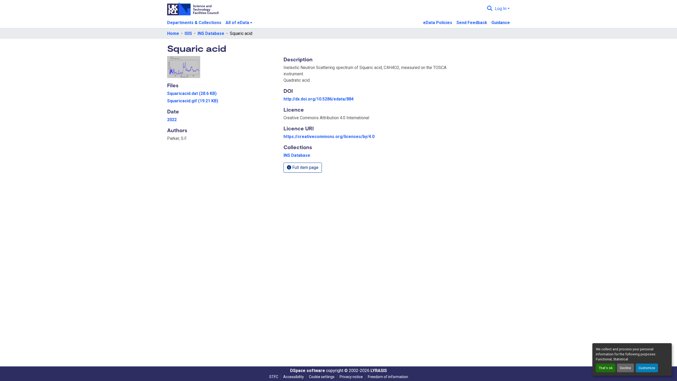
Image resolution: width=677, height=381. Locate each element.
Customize (647, 368)
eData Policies (437, 22)
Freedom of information (388, 377)
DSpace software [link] (307, 370)
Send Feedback (471, 22)
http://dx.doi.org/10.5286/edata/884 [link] (318, 99)
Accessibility (293, 377)
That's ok (605, 368)
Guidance (500, 22)
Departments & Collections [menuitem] (194, 22)
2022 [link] (172, 119)
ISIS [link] (188, 33)
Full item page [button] (304, 167)
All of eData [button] (237, 22)
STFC (273, 377)
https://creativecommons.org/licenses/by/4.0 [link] (328, 136)
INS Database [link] (211, 33)
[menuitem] (239, 22)
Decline (625, 368)
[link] (222, 93)
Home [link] (173, 33)
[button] (490, 9)
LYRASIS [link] (378, 370)
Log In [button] (501, 8)
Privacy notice (351, 377)
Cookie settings (322, 377)
